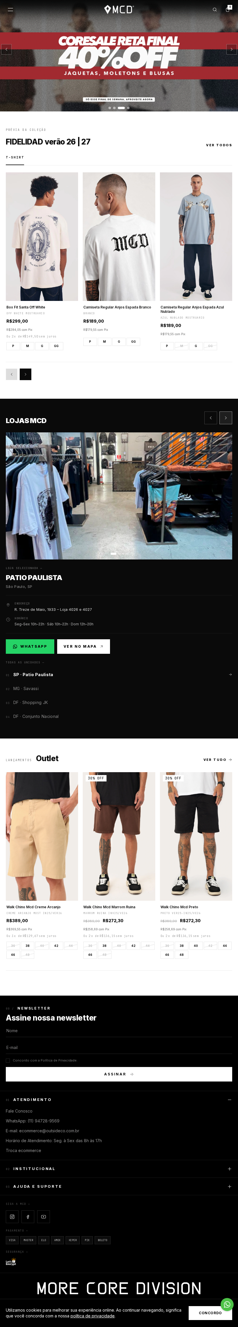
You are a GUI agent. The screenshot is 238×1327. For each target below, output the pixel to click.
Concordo (210, 1313)
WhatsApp (33, 647)
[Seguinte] (231, 49)
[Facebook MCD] (27, 1216)
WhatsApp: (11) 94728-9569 (32, 1120)
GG (56, 346)
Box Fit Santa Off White (25, 307)
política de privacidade (93, 1315)
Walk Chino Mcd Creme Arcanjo (33, 907)
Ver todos (219, 145)
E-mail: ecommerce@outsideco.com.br (42, 1130)
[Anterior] (6, 49)
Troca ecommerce (23, 1150)
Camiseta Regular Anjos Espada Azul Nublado (192, 309)
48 (28, 954)
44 (71, 945)
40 (42, 945)
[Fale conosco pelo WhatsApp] (227, 1304)
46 (13, 954)
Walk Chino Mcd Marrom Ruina (109, 907)
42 (56, 945)
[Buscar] (215, 9)
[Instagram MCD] (12, 1216)
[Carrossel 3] (119, 55)
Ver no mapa (80, 646)
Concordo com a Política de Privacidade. (45, 1060)
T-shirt (15, 157)
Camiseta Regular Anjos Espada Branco (117, 307)
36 (13, 945)
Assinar (115, 1074)
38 (28, 945)
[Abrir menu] (10, 9)
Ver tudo (214, 760)
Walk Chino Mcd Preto (179, 907)
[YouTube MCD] (43, 1216)
